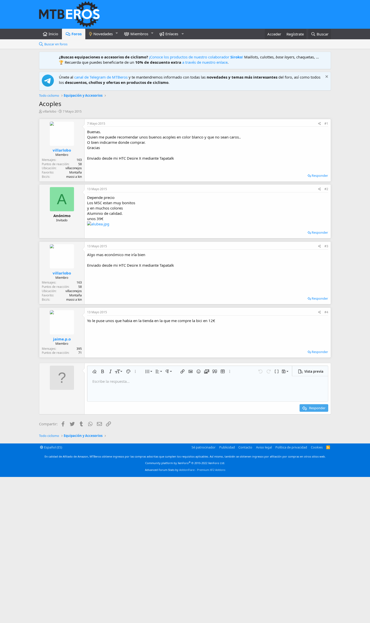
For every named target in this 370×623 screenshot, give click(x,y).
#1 (326, 123)
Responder (320, 175)
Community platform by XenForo (185, 463)
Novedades (103, 33)
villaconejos (73, 168)
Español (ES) (52, 447)
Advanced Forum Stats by (185, 470)
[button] (116, 33)
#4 (326, 312)
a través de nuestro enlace (205, 62)
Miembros (139, 33)
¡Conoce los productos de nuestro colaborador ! (196, 56)
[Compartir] (319, 124)
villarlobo (49, 111)
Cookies (317, 447)
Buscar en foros (55, 44)
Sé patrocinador (203, 447)
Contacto (245, 447)
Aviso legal (264, 447)
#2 (326, 189)
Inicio (53, 33)
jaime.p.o (62, 338)
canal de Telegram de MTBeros (101, 77)
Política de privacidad (291, 447)
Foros (76, 33)
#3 (326, 246)
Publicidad (227, 447)
